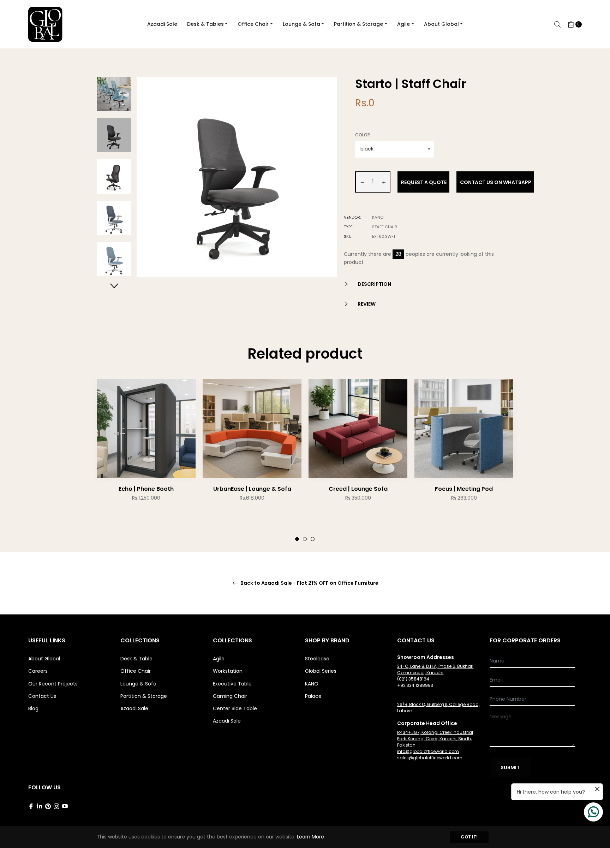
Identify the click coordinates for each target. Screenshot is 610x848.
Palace (313, 696)
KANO (311, 683)
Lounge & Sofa (138, 683)
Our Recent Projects (53, 683)
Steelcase (317, 658)
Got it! (469, 837)
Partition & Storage (143, 696)
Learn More (310, 836)
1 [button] (297, 539)
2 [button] (305, 539)
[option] (146, 454)
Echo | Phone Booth (146, 489)
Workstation (228, 671)
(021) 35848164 (413, 679)
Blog (33, 708)
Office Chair (135, 671)
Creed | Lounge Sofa (358, 489)
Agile (219, 658)
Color (362, 135)
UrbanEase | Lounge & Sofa (252, 489)
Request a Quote (424, 182)
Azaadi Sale (134, 708)
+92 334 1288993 (415, 685)
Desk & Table (136, 658)
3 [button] (313, 539)
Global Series (320, 671)
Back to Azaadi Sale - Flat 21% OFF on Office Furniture (308, 583)
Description (374, 284)
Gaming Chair (230, 696)
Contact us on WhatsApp (495, 182)
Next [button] (114, 285)
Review (366, 303)
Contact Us (42, 696)
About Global (44, 658)
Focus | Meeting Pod (464, 489)
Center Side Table (235, 708)
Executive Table (232, 683)
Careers (38, 671)
